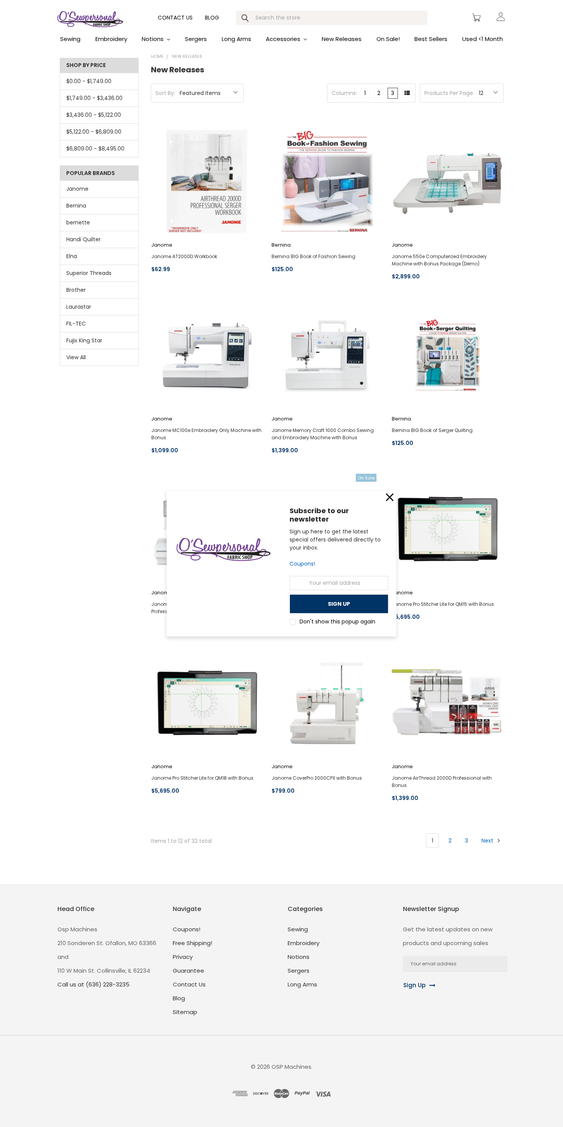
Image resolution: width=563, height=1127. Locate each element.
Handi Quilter (83, 239)
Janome (77, 189)
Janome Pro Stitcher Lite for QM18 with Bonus (202, 778)
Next (488, 840)
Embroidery (111, 39)
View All (76, 357)
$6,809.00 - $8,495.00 (95, 148)
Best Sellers (430, 39)
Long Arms (236, 39)
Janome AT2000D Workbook (184, 256)
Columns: (344, 93)
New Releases (342, 39)
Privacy (183, 957)
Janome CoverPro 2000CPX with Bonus (317, 778)
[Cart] (477, 17)
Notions (153, 39)
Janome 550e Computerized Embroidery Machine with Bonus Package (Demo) (439, 260)
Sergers (196, 39)
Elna (71, 256)
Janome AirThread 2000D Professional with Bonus (442, 781)
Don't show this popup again (337, 621)
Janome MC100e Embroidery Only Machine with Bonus (206, 434)
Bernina (76, 205)
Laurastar (78, 307)
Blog (212, 17)
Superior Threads (88, 273)
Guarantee (188, 971)
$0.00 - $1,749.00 (88, 81)
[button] (389, 497)
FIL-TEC (76, 323)
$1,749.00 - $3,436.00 (94, 98)
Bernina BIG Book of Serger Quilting (432, 430)
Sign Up (414, 985)
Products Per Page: (449, 93)
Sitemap (185, 1012)
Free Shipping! (192, 943)
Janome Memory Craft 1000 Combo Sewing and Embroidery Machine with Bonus (323, 434)
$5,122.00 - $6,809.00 (93, 132)
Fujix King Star (84, 340)
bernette (78, 222)
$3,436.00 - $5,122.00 (93, 115)
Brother (76, 290)
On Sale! (388, 39)
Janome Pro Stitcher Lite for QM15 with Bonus (443, 604)
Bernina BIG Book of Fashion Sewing (313, 256)
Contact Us (175, 17)
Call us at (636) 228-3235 (93, 984)
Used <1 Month (482, 39)
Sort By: (165, 93)
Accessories (284, 39)
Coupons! (302, 564)
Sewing (70, 39)
